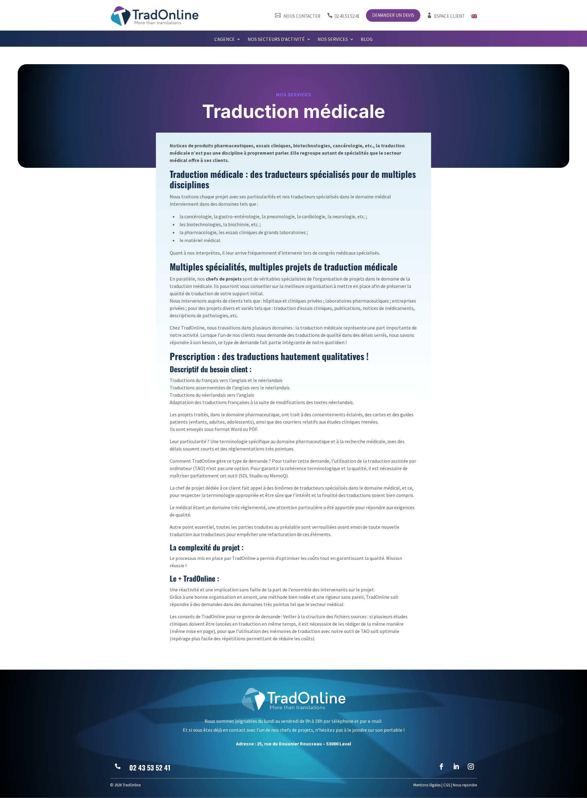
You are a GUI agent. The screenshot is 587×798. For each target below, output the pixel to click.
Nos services (333, 39)
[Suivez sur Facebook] (441, 766)
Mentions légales (427, 785)
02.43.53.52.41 (343, 16)
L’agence (224, 39)
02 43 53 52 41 (149, 767)
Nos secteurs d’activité (276, 39)
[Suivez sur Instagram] (471, 766)
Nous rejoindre (465, 785)
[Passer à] (474, 17)
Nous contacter (297, 16)
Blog (367, 39)
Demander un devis (393, 15)
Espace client (446, 16)
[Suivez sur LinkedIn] (456, 766)
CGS (446, 785)
